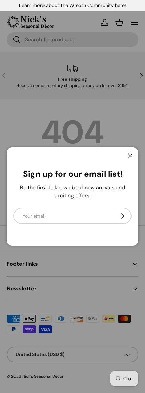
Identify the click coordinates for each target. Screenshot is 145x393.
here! (120, 5)
